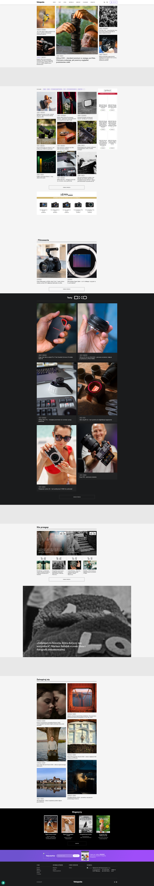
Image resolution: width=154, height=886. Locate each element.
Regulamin (55, 867)
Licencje (54, 869)
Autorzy (38, 872)
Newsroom (39, 870)
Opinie (65, 2)
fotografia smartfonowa (56, 89)
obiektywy (80, 89)
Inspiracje (71, 2)
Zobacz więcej (66, 187)
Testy (60, 2)
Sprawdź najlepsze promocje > (107, 93)
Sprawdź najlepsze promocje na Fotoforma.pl (66, 197)
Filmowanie (85, 2)
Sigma (44, 89)
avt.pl (112, 871)
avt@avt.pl (113, 869)
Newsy (54, 2)
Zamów (77, 843)
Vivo (64, 89)
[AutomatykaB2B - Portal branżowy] (77, 882)
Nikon (48, 89)
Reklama (38, 869)
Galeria (70, 867)
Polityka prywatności (57, 870)
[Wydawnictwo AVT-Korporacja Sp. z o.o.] (89, 870)
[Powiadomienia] (3, 882)
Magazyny (93, 2)
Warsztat (78, 2)
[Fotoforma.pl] (67, 195)
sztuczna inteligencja (71, 89)
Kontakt (38, 867)
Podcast (114, 2)
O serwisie (39, 874)
